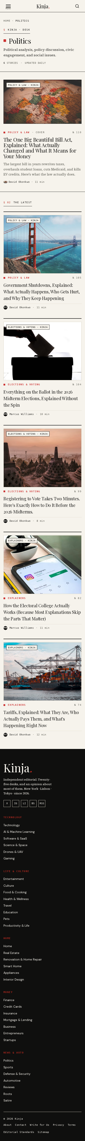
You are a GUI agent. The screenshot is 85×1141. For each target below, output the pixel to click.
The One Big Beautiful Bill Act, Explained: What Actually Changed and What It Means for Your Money (39, 148)
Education (10, 912)
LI (24, 803)
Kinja (42, 6)
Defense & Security (17, 1074)
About (7, 1125)
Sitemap (43, 1132)
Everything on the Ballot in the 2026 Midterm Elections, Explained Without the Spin (40, 398)
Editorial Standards (18, 1132)
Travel (7, 905)
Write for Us (39, 1125)
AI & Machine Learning (19, 832)
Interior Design (13, 979)
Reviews (9, 1087)
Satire (7, 1100)
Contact (20, 1125)
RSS (42, 803)
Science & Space (15, 845)
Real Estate (11, 953)
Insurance (10, 1013)
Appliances (11, 973)
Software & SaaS (15, 838)
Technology (11, 825)
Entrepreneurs (13, 1033)
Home (6, 20)
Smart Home (12, 966)
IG (15, 803)
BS (33, 803)
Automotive (11, 1080)
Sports (8, 1067)
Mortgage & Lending (17, 1020)
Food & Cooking (15, 892)
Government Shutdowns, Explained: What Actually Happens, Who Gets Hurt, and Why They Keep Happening (41, 291)
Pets (6, 919)
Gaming (9, 858)
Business (9, 1027)
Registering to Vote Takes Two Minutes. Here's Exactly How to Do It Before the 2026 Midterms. (41, 505)
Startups (9, 1040)
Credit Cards (12, 1006)
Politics (8, 1060)
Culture (8, 886)
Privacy (58, 1125)
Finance (8, 1000)
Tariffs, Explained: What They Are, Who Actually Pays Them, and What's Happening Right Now (41, 718)
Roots (7, 1094)
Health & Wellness (16, 899)
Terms (72, 1125)
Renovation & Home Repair (22, 959)
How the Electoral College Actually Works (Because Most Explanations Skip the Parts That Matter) (42, 611)
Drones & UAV (13, 852)
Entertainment (13, 879)
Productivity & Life (16, 926)
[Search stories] (77, 6)
